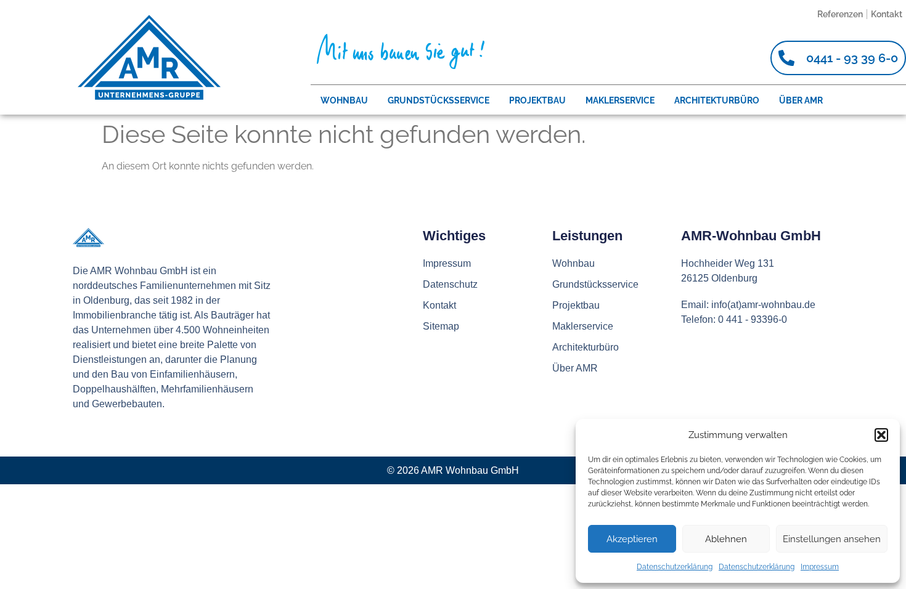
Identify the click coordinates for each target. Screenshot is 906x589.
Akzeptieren (632, 539)
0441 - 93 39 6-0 (852, 58)
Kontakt (886, 14)
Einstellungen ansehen (832, 539)
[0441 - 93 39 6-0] (786, 58)
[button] (881, 435)
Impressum (820, 567)
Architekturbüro (716, 100)
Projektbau (537, 100)
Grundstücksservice (438, 100)
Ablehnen (726, 539)
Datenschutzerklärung (674, 567)
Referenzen (840, 14)
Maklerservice (620, 100)
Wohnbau (344, 100)
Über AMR (801, 100)
